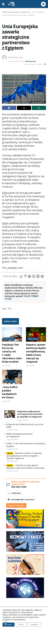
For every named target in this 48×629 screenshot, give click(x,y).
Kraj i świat (9, 339)
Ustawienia (34, 624)
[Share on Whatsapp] (39, 108)
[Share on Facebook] (9, 108)
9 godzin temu (12, 471)
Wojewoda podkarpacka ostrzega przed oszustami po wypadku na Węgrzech (30, 414)
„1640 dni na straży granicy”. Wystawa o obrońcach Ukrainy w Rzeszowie (25, 466)
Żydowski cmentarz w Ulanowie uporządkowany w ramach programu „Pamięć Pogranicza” (24, 456)
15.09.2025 (6, 401)
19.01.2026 (6, 365)
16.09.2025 (30, 365)
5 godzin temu (22, 420)
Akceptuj (8, 624)
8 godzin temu (12, 461)
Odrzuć (21, 624)
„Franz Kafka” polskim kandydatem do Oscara (10, 392)
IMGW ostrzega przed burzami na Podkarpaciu (19, 435)
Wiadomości (30, 61)
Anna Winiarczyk (15, 57)
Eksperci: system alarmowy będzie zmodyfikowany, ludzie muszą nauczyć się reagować (36, 353)
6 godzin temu (12, 439)
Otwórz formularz (16, 505)
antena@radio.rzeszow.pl (22, 499)
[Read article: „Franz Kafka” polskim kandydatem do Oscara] (12, 377)
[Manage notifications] (5, 624)
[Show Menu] (3, 4)
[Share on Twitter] (24, 108)
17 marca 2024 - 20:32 (15, 61)
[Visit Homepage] (11, 4)
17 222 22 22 (15, 493)
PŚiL (9, 309)
